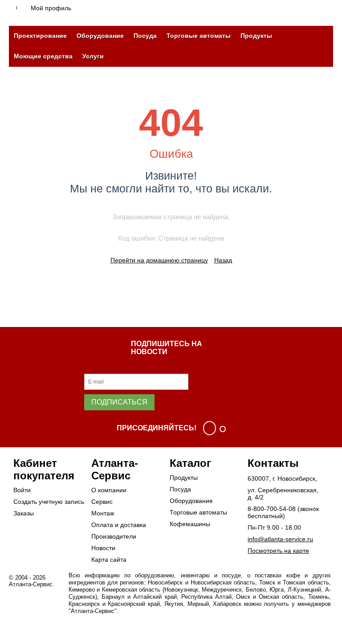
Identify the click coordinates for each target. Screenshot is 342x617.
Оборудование (100, 35)
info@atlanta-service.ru (280, 539)
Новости (103, 548)
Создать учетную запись (48, 501)
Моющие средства (43, 56)
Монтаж (102, 513)
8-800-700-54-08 (272, 508)
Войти (22, 490)
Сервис (102, 501)
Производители (113, 536)
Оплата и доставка (118, 524)
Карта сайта (108, 559)
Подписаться (119, 402)
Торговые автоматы (199, 35)
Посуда (145, 35)
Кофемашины (190, 523)
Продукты (256, 35)
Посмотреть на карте (278, 550)
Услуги (93, 56)
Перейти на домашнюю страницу (159, 260)
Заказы (23, 513)
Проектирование (40, 35)
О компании (108, 490)
